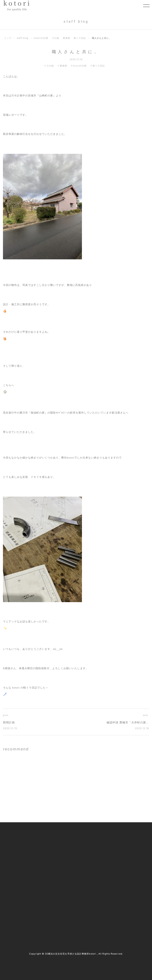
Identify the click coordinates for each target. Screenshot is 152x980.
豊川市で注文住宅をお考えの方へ (70, 867)
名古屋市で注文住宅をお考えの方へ (72, 860)
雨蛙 (107, 769)
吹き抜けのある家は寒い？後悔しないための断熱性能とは (47, 769)
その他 (55, 38)
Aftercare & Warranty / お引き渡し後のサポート (76, 885)
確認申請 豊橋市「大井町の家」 (128, 722)
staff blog (22, 38)
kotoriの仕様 (41, 38)
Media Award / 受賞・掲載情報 (122, 844)
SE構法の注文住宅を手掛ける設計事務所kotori (70, 953)
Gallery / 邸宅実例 (62, 844)
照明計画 (9, 722)
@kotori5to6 (18, 912)
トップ (7, 38)
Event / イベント (114, 867)
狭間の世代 (38, 798)
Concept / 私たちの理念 (65, 836)
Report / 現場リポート (117, 860)
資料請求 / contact (17, 919)
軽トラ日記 (80, 38)
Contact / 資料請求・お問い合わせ (124, 883)
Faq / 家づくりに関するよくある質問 (125, 875)
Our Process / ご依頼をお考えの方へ (72, 852)
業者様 (66, 38)
